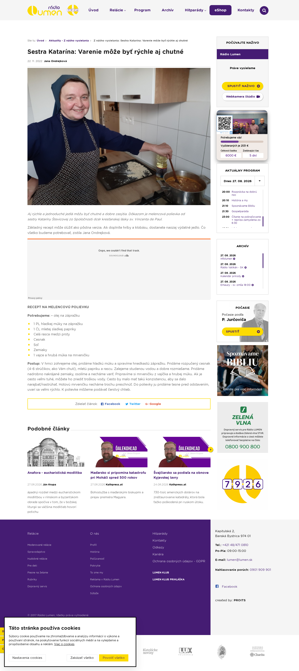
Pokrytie (95, 565)
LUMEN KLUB (161, 572)
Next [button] (210, 449)
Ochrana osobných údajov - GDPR (179, 561)
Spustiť (232, 331)
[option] (55, 477)
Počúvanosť (97, 558)
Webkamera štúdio (240, 96)
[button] (242, 54)
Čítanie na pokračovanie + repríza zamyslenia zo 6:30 (246, 219)
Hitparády (160, 533)
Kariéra (158, 554)
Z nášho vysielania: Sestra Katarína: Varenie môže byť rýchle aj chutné (141, 40)
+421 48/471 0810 (235, 545)
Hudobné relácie (37, 558)
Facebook (112, 404)
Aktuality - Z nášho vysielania (69, 40)
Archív (168, 10)
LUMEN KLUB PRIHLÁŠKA (168, 579)
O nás (94, 533)
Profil (93, 544)
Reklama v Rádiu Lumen (104, 579)
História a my (240, 200)
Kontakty (159, 540)
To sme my (96, 572)
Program (142, 10)
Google (154, 404)
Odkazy (158, 547)
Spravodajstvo (36, 551)
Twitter (134, 404)
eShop (220, 10)
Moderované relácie (39, 544)
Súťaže (94, 593)
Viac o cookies (64, 644)
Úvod (40, 40)
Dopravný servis (37, 586)
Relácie (33, 533)
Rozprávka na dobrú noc (244, 193)
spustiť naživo (241, 86)
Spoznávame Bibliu (243, 205)
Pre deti (32, 565)
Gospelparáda (240, 211)
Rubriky (32, 579)
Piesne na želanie (37, 572)
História (94, 551)
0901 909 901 (260, 570)
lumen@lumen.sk (239, 560)
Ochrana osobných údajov (106, 586)
